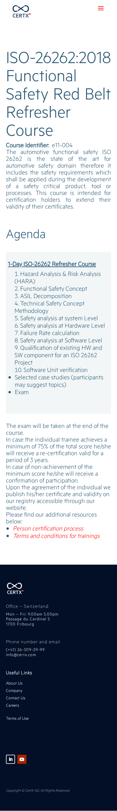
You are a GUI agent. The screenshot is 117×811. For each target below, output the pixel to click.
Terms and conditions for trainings (56, 535)
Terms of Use (17, 718)
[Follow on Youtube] (21, 759)
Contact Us (15, 697)
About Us (14, 683)
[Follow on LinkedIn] (10, 759)
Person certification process (48, 528)
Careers (12, 705)
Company (15, 690)
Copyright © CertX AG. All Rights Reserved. (38, 790)
